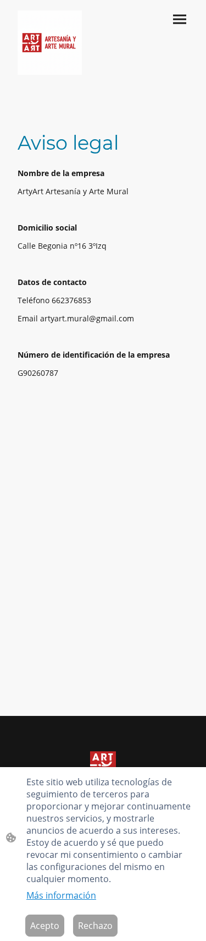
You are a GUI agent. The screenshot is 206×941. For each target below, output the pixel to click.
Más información (61, 895)
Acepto (44, 926)
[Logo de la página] (50, 42)
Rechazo (95, 926)
